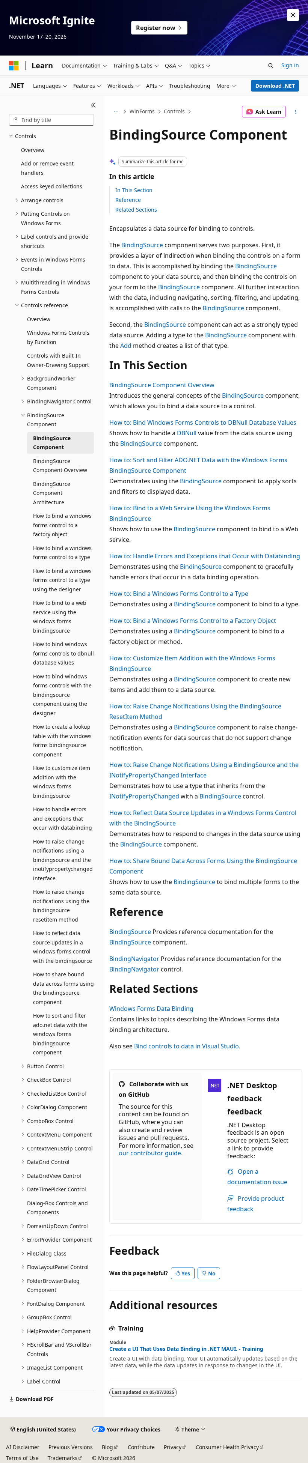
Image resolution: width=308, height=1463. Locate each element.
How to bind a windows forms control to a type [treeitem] (62, 552)
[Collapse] (93, 105)
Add (125, 345)
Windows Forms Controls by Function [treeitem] (58, 337)
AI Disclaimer (22, 1447)
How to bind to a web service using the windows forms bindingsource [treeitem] (59, 616)
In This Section (133, 190)
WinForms (142, 111)
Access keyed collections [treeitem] (51, 186)
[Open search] (270, 65)
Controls (174, 111)
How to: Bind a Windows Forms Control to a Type (178, 593)
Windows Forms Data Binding (151, 1008)
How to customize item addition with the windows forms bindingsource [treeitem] (61, 781)
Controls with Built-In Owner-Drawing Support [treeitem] (58, 360)
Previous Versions (70, 1447)
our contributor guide (150, 1153)
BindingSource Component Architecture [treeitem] (51, 493)
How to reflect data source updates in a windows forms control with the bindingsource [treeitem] (62, 946)
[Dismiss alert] (293, 15)
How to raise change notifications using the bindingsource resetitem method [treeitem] (61, 905)
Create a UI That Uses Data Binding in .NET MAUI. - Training (186, 1349)
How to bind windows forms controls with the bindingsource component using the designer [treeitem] (62, 695)
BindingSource (142, 245)
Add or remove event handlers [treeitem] (47, 168)
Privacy (172, 1447)
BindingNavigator (134, 959)
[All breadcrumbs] (115, 112)
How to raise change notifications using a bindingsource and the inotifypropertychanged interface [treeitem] (63, 860)
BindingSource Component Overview (161, 385)
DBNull (186, 433)
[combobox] (51, 120)
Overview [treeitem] (32, 149)
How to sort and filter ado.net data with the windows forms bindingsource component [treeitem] (60, 1034)
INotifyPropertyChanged (144, 796)
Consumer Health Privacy (227, 1447)
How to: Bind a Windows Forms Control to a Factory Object (192, 620)
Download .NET (275, 85)
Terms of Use (22, 1457)
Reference (128, 199)
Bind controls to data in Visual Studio (186, 1046)
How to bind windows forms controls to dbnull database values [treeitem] (63, 653)
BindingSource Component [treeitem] (52, 443)
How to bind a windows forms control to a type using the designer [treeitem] (62, 580)
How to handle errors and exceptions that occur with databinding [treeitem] (62, 818)
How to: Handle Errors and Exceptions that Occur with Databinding (204, 556)
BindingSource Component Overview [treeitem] (60, 465)
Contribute (141, 1447)
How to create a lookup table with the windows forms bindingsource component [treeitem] (62, 740)
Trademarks (62, 1457)
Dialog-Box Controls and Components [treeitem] (57, 1208)
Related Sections (136, 209)
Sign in (290, 65)
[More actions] (295, 112)
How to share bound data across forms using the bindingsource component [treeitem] (63, 988)
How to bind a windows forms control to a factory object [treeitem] (62, 525)
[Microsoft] (14, 66)
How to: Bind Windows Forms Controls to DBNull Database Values (202, 422)
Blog (107, 1447)
